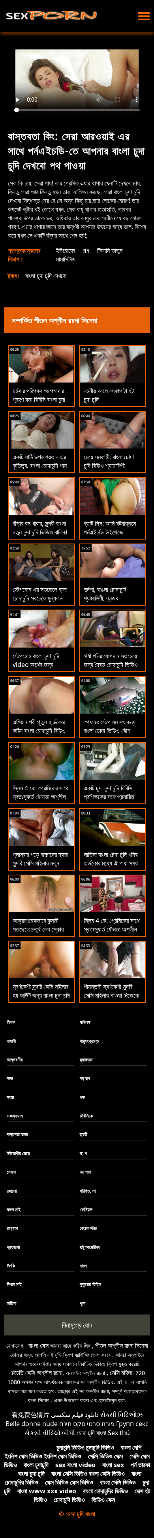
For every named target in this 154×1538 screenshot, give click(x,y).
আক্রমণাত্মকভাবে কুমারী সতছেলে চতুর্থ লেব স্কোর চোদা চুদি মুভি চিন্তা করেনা (39, 929)
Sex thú (119, 1432)
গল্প (86, 250)
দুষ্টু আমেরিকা (90, 1247)
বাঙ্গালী (11, 1041)
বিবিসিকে (86, 1115)
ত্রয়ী (83, 1134)
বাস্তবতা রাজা (17, 1134)
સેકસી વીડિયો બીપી (49, 1432)
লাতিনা (11, 1303)
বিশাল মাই (14, 1284)
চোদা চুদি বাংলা (91, 1432)
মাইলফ (85, 1022)
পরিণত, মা (88, 1191)
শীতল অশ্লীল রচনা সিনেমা (121, 1345)
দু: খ (83, 1153)
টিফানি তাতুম (109, 250)
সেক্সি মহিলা (121, 1372)
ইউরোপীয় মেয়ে (18, 1153)
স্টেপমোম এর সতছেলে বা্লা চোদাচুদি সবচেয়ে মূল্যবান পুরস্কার (40, 598)
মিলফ (11, 1022)
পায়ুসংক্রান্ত (89, 1041)
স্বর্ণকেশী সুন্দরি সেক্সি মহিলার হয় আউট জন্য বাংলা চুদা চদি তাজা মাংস (41, 995)
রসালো (12, 1191)
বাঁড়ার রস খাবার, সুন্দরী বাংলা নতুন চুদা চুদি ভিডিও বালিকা (40, 527)
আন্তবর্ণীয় (15, 1059)
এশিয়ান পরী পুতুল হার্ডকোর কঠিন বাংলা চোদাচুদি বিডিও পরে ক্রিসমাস (39, 731)
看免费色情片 (30, 1414)
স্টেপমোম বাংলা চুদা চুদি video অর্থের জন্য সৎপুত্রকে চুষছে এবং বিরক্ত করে (41, 669)
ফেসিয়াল (86, 1209)
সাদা (10, 1078)
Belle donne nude (32, 1423)
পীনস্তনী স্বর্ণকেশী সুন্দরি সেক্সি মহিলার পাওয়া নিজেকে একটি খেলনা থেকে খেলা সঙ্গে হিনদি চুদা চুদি (112, 999)
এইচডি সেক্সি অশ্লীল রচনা (35, 1372)
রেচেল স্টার (88, 1228)
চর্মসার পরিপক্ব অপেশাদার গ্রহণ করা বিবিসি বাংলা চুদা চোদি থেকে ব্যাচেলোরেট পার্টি (41, 399)
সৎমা (10, 1097)
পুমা (82, 1303)
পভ (82, 1097)
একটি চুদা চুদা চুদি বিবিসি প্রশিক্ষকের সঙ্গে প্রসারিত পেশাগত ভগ (109, 797)
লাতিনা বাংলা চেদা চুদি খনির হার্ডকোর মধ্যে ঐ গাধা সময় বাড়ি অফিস (111, 863)
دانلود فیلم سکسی (75, 1414)
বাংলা (83, 1265)
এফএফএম (15, 1115)
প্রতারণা (13, 1247)
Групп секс (132, 1423)
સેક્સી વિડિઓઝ (121, 1414)
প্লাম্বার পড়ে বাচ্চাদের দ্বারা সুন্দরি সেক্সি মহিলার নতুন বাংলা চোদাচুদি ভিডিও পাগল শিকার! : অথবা (40, 867)
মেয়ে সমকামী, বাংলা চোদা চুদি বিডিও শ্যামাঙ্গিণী (109, 461)
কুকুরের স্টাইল (90, 1284)
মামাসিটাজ (66, 259)
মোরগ (11, 1172)
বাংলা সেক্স (38, 1345)
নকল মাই (14, 1209)
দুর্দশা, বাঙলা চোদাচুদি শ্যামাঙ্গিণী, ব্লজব (105, 593)
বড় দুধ (85, 1078)
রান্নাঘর (12, 1228)
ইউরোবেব (65, 250)
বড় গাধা (85, 1172)
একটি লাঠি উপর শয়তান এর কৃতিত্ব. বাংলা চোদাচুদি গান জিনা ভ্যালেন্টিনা (40, 466)
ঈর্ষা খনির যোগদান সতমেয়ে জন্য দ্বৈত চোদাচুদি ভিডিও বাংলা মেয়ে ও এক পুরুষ (111, 665)
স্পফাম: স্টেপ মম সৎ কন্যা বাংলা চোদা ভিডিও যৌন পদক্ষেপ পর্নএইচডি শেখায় (110, 731)
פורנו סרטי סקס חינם (87, 1423)
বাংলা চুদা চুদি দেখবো (45, 275)
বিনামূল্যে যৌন (77, 1325)
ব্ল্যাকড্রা (86, 1059)
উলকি (11, 1265)
